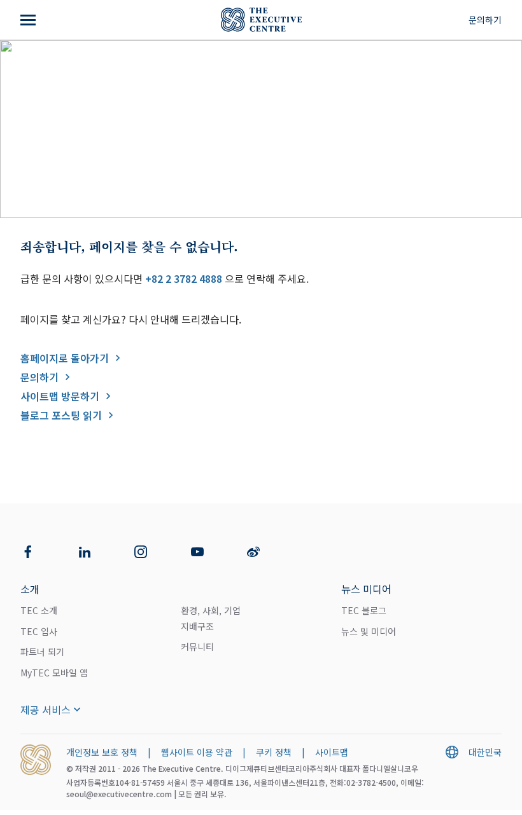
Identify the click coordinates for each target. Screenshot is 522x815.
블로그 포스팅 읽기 (61, 415)
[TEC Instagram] (140, 551)
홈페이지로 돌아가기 (64, 358)
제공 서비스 (45, 709)
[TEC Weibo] (253, 551)
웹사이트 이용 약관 (196, 752)
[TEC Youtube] (197, 551)
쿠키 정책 (274, 752)
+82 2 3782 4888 (183, 278)
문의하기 (485, 19)
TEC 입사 (38, 631)
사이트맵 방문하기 (59, 396)
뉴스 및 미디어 (368, 631)
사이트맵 (331, 752)
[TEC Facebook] (28, 551)
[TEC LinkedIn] (84, 551)
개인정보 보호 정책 (102, 752)
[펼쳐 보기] (29, 20)
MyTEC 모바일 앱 (54, 672)
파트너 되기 (42, 651)
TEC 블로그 (363, 610)
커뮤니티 (197, 646)
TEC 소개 (38, 610)
